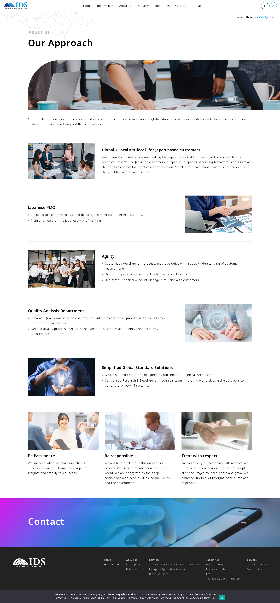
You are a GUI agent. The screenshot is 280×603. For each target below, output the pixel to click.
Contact (197, 6)
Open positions (256, 569)
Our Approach (134, 564)
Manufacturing (214, 564)
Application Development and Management (174, 564)
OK (221, 598)
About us (125, 6)
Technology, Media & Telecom (223, 578)
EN (273, 5)
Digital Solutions (158, 573)
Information (105, 6)
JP (265, 5)
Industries (162, 6)
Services (144, 6)
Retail (209, 573)
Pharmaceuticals (215, 569)
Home (87, 6)
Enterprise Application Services (167, 569)
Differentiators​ (134, 569)
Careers (180, 6)
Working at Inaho (257, 564)
